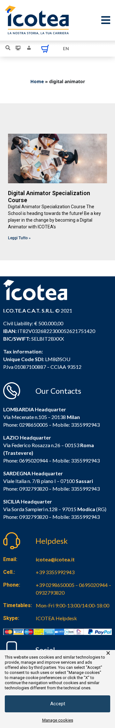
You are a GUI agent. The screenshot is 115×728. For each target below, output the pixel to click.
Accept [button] (57, 704)
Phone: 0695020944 (25, 460)
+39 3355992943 (55, 572)
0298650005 (33, 425)
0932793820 (33, 517)
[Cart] (45, 49)
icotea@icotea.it (55, 559)
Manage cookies (57, 720)
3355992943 (85, 425)
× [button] (108, 653)
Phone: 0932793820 (25, 489)
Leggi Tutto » (19, 238)
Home (37, 81)
